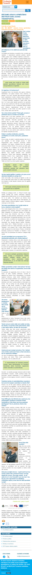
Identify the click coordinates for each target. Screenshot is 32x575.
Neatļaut (3, 573)
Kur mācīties (6, 23)
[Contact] (7, 525)
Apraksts (5, 21)
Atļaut (8, 573)
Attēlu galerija (20, 21)
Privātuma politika (7, 538)
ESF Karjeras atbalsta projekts (10, 546)
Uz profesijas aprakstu (8, 530)
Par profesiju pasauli (7, 536)
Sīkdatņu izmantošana (8, 543)
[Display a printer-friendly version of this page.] (3, 521)
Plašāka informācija (5, 570)
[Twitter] (3, 525)
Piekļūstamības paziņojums (9, 541)
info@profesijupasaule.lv (23, 556)
